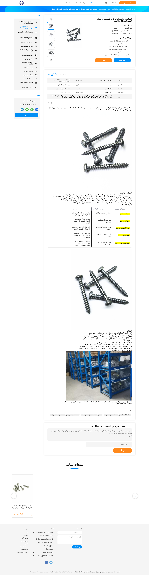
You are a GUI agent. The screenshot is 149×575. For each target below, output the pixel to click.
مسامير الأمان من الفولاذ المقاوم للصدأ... (28, 22)
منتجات (26, 535)
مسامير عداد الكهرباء (29, 46)
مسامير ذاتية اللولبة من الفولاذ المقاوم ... (28, 27)
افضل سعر (122, 60)
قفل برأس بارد (31, 59)
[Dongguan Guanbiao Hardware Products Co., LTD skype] (22, 109)
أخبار (26, 544)
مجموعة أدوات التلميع (29, 78)
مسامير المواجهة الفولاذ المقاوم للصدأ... (28, 38)
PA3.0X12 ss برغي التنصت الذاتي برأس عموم (117, 415)
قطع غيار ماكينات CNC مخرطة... (28, 83)
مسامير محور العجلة (29, 87)
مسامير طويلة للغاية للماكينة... (29, 63)
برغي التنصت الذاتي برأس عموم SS (92, 415)
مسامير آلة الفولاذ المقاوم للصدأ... (27, 32)
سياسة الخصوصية (22, 552)
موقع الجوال (24, 549)
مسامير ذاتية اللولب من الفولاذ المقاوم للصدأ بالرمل (65, 415)
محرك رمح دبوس (30, 75)
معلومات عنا (24, 541)
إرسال (122, 450)
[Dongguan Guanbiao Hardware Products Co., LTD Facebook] (46, 562)
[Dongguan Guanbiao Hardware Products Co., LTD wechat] (27, 109)
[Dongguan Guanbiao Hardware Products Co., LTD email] (36, 109)
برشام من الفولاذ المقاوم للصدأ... (28, 50)
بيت (27, 532)
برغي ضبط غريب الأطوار (28, 42)
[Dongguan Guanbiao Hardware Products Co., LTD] (22, 3)
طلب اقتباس (127, 3)
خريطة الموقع (24, 546)
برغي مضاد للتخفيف (29, 67)
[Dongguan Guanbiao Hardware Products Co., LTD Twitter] (51, 562)
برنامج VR (25, 538)
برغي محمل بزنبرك (29, 55)
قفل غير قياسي (30, 71)
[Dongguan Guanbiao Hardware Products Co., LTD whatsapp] (32, 109)
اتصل (26, 115)
